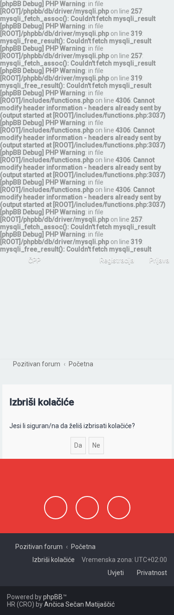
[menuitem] (30, 260)
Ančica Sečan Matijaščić (79, 604)
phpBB (53, 597)
